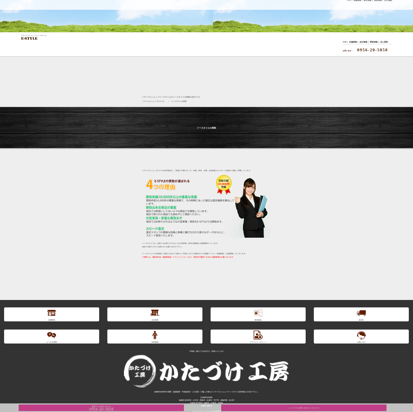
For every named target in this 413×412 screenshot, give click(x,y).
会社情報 (363, 42)
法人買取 (384, 42)
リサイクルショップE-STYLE (154, 101)
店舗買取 (220, 254)
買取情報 (374, 42)
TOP (345, 42)
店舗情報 (353, 42)
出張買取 (229, 254)
